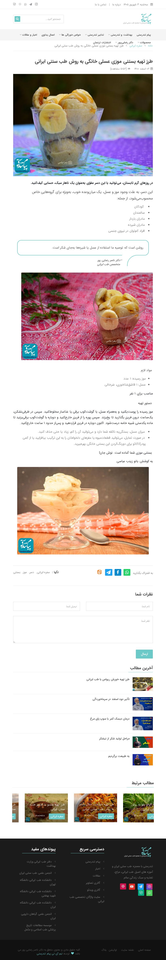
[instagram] (36, 4)
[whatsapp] (25, 5)
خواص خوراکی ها (71, 35)
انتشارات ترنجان (102, 42)
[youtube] (132, 887)
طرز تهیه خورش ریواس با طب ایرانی (108, 679)
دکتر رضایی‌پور (125, 42)
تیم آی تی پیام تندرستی (50, 954)
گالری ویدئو (93, 890)
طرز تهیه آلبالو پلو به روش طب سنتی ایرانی (135, 807)
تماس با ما (100, 4)
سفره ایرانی (44, 816)
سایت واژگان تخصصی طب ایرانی (86, 899)
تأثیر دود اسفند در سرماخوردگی (111, 699)
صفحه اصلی (144, 950)
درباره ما (116, 4)
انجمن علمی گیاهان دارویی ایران (38, 916)
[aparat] (20, 5)
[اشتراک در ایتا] (99, 572)
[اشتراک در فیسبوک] (118, 572)
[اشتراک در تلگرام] (108, 572)
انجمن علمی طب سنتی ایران (35, 873)
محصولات (145, 42)
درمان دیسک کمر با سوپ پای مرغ (110, 719)
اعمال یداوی (48, 35)
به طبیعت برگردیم (119, 756)
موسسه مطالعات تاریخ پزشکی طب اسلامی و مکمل (40, 927)
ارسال (144, 654)
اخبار (97, 868)
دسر (32, 572)
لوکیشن (113, 950)
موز (25, 572)
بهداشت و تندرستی (121, 35)
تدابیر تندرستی (95, 35)
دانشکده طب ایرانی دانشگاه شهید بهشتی (38, 893)
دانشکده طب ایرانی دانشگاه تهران (38, 882)
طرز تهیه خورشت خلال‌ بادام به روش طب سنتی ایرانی (84, 806)
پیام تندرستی (144, 35)
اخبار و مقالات (29, 35)
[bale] (14, 5)
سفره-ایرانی (43, 572)
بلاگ (104, 950)
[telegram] (30, 5)
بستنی (16, 572)
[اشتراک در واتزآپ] (127, 572)
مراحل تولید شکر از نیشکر (114, 738)
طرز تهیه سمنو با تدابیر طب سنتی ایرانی (35, 807)
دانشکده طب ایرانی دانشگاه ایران (38, 904)
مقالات (96, 876)
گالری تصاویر (93, 883)
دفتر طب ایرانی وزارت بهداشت (41, 863)
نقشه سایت (127, 950)
